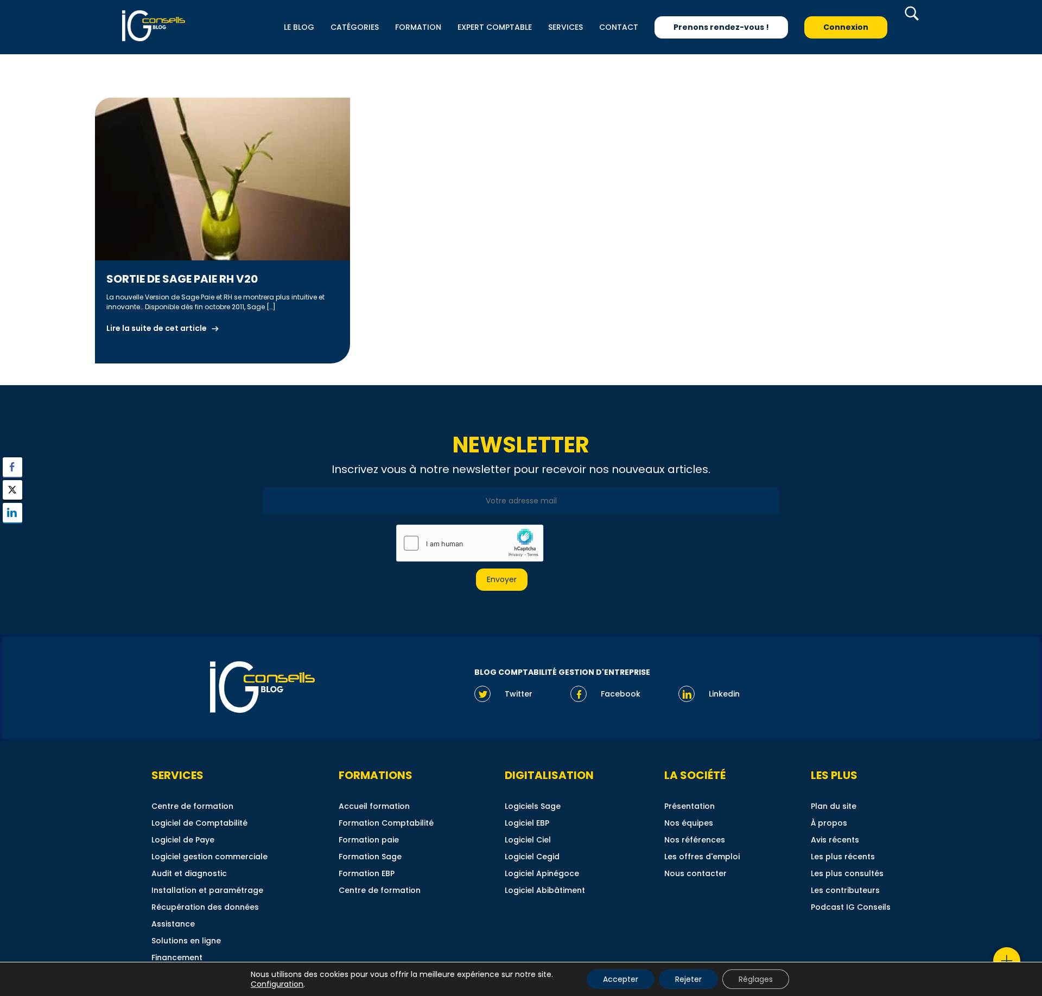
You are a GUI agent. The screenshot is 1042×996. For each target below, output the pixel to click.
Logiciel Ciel (528, 839)
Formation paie (369, 839)
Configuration (277, 984)
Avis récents (835, 839)
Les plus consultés (847, 873)
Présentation (689, 806)
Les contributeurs (845, 890)
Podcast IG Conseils (851, 907)
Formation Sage (370, 856)
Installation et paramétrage (207, 890)
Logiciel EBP (527, 823)
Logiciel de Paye (182, 839)
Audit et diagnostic (189, 873)
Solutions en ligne (186, 940)
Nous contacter (695, 873)
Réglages (756, 979)
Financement (176, 957)
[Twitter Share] (12, 490)
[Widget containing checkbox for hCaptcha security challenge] (469, 543)
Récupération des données (205, 907)
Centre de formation (192, 806)
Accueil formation (374, 806)
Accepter (620, 979)
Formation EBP (367, 873)
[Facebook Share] (12, 467)
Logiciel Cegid (532, 856)
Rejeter (688, 979)
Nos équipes (688, 823)
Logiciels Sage (533, 806)
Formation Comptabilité (386, 823)
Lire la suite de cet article (156, 328)
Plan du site (833, 806)
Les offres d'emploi (702, 856)
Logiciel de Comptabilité (199, 823)
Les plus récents (843, 856)
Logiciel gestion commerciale (209, 856)
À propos (829, 823)
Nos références (694, 839)
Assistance (173, 923)
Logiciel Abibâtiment (545, 890)
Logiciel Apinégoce (542, 873)
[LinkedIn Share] (12, 512)
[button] (12, 533)
